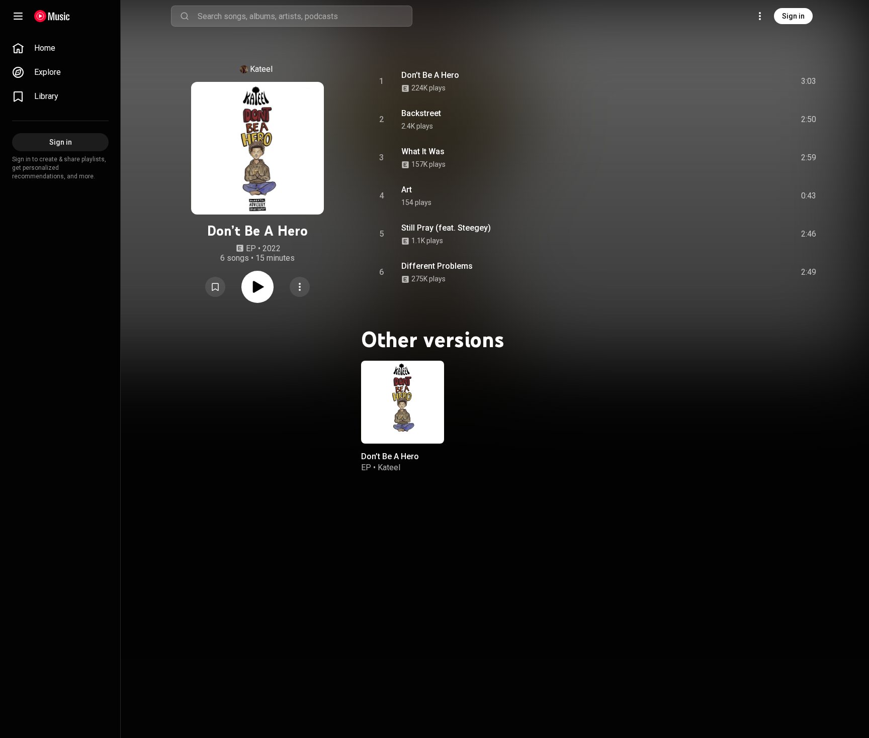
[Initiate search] (185, 16)
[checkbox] (809, 81)
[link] (60, 48)
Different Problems (437, 266)
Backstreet (421, 113)
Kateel (261, 69)
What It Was (423, 151)
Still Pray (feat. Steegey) (446, 228)
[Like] (733, 81)
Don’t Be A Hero (430, 75)
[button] (215, 287)
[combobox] (305, 16)
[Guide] (18, 16)
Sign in (793, 16)
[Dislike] (752, 81)
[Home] (52, 16)
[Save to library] (215, 287)
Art (406, 189)
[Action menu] (300, 287)
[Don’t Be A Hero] (402, 402)
